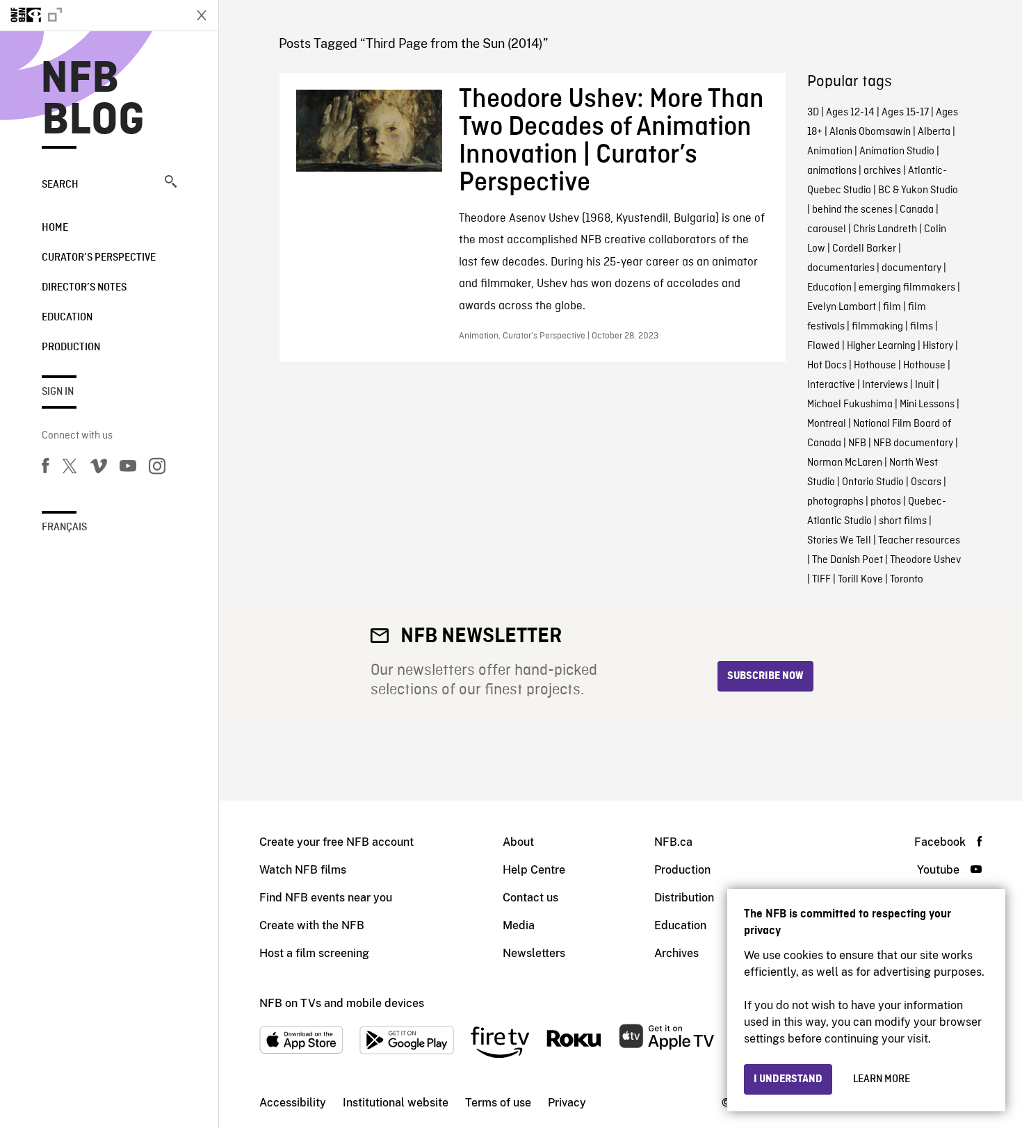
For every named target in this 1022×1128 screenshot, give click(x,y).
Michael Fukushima (850, 404)
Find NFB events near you (325, 897)
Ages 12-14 (850, 113)
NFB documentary (913, 443)
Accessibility (292, 1102)
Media (519, 925)
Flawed (823, 346)
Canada (917, 210)
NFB (857, 443)
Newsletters (534, 953)
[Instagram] (157, 468)
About (518, 842)
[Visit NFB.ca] (91, 15)
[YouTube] (128, 468)
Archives (676, 953)
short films (903, 521)
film (892, 307)
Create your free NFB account (336, 842)
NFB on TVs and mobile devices (341, 1003)
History (938, 346)
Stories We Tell (839, 541)
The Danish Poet (847, 560)
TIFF (821, 580)
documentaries (841, 268)
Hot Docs (827, 366)
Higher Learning (881, 346)
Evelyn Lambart (841, 307)
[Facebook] (45, 468)
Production (71, 347)
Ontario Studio (873, 482)
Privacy (567, 1102)
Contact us (530, 897)
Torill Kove (860, 580)
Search (60, 184)
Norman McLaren (844, 463)
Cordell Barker (864, 249)
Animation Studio (896, 151)
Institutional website (395, 1102)
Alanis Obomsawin (870, 132)
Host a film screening (314, 953)
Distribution (684, 897)
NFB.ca (673, 842)
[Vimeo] (98, 468)
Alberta (934, 132)
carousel (826, 229)
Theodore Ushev (925, 560)
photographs (835, 502)
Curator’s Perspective (99, 257)
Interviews (885, 385)
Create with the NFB (311, 925)
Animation (829, 151)
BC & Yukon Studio (918, 190)
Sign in (58, 392)
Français (64, 527)
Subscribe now (765, 676)
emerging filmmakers (907, 288)
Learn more (881, 1079)
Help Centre (534, 869)
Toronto (906, 580)
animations (832, 171)
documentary (911, 268)
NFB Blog (93, 100)
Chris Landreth (885, 229)
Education (67, 317)
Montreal (826, 424)
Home (55, 228)
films (921, 327)
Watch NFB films (302, 869)
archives (882, 171)
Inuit (924, 385)
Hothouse (875, 366)
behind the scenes (852, 210)
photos (885, 502)
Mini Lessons (927, 404)
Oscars (926, 482)
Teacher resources (919, 541)
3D (813, 113)
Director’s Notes (84, 287)
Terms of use (498, 1102)
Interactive (831, 385)
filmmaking (877, 327)
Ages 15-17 (905, 113)
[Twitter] (69, 468)
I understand (788, 1079)
